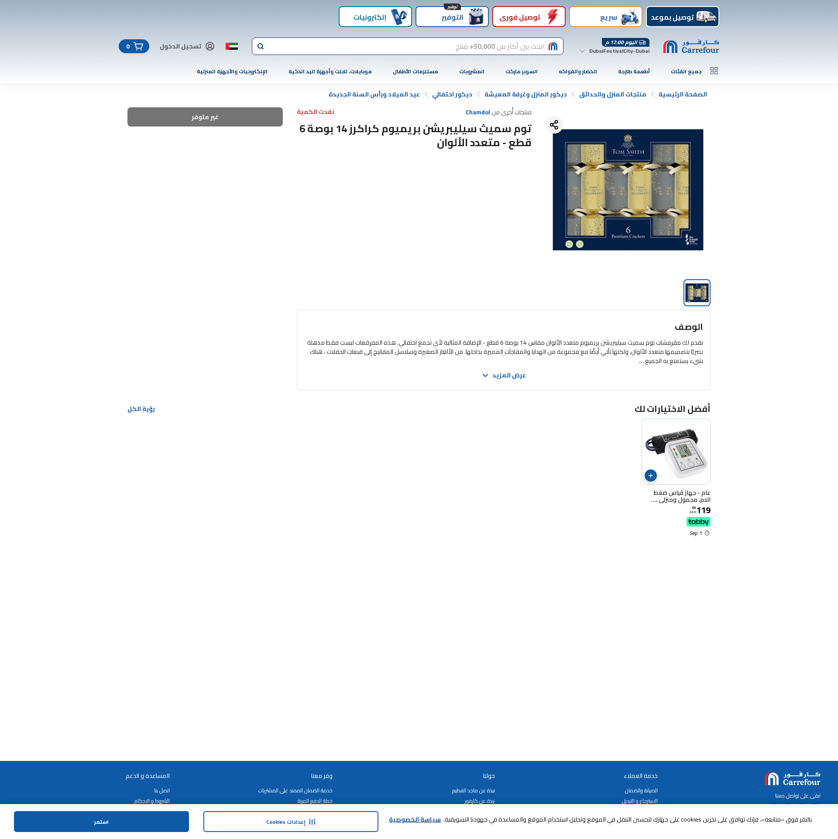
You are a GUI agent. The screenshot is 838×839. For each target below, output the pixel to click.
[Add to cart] (651, 476)
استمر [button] (101, 822)
